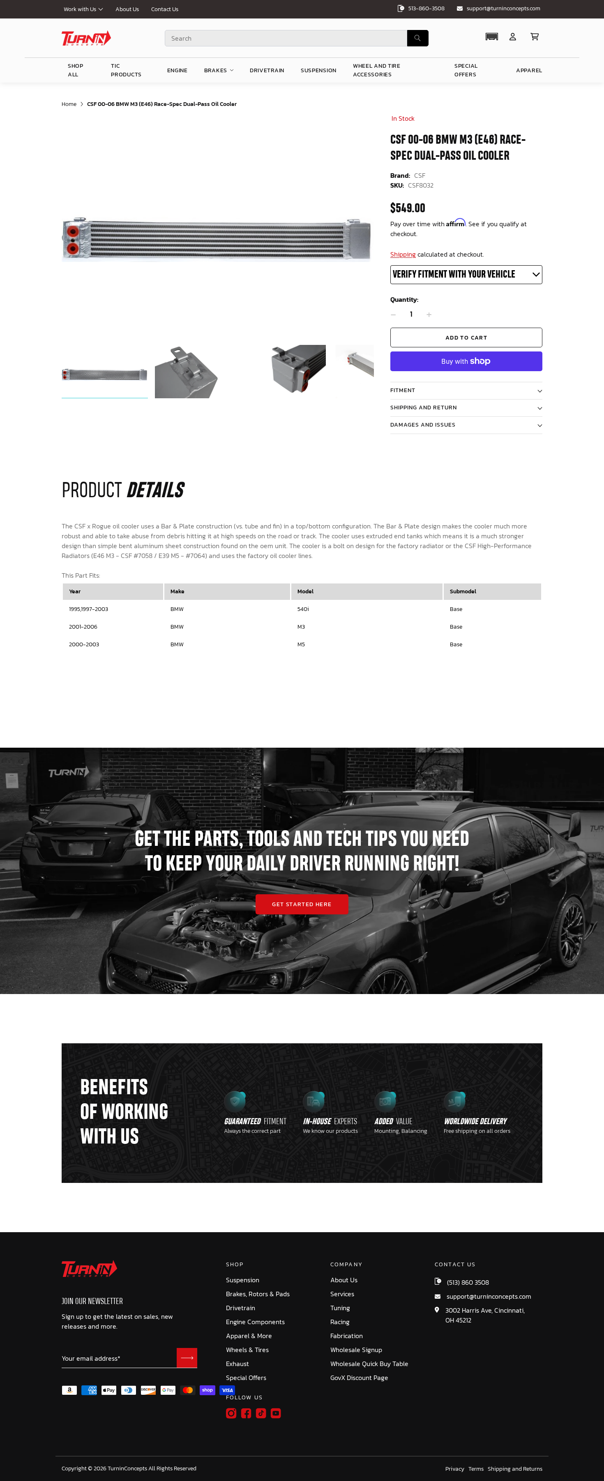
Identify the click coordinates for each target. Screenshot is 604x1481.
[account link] (512, 37)
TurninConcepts (127, 1468)
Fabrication (346, 1336)
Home (69, 104)
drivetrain (267, 70)
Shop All (75, 70)
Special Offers (246, 1378)
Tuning (340, 1308)
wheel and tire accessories (377, 70)
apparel (529, 70)
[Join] (187, 1358)
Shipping (403, 254)
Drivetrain (240, 1308)
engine (177, 70)
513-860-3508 (426, 8)
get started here (302, 904)
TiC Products (126, 70)
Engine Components (255, 1322)
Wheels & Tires (247, 1350)
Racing (340, 1322)
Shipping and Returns (515, 1469)
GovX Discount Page (359, 1378)
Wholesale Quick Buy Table (369, 1364)
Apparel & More (249, 1336)
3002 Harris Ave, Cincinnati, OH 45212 (485, 1315)
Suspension (242, 1280)
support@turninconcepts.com (503, 8)
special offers (466, 70)
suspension (319, 70)
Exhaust (237, 1364)
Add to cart (466, 337)
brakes (215, 70)
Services (342, 1294)
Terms (476, 1469)
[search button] (418, 38)
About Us (127, 9)
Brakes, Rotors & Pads (258, 1294)
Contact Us (164, 9)
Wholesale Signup (356, 1350)
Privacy (454, 1469)
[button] (491, 36)
